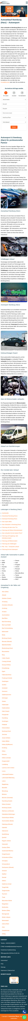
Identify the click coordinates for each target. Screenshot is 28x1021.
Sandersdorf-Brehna (7, 850)
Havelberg (5, 718)
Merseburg (5, 791)
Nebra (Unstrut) (6, 804)
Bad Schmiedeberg (7, 628)
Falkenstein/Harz (6, 674)
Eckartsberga (5, 668)
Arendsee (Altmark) (7, 605)
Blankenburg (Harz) (7, 648)
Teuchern (4, 894)
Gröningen (5, 698)
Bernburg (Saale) (6, 638)
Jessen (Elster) (6, 738)
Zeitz (3, 927)
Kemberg (4, 747)
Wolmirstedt (5, 920)
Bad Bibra (4, 618)
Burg (3, 654)
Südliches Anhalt (6, 884)
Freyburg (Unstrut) (7, 678)
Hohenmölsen (6, 728)
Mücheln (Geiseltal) (7, 797)
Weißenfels (5, 907)
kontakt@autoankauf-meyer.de (13, 946)
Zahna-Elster (5, 923)
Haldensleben (6, 708)
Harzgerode (5, 714)
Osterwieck (5, 831)
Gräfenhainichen (6, 694)
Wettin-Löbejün (6, 917)
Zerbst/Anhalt (5, 930)
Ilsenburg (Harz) (6, 731)
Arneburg (4, 608)
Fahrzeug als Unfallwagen (9, 543)
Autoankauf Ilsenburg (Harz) (9, 516)
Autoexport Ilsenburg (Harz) (9, 518)
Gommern (4, 691)
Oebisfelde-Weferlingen (8, 814)
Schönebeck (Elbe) (7, 857)
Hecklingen (5, 721)
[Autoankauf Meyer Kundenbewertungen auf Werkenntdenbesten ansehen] (14, 980)
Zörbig (4, 933)
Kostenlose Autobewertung (8, 950)
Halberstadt (5, 704)
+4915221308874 (10, 943)
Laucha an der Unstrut (8, 767)
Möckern (4, 794)
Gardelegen (5, 681)
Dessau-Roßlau (6, 664)
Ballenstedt (5, 631)
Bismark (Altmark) (7, 641)
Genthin (4, 684)
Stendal (4, 877)
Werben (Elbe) (6, 910)
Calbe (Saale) (6, 658)
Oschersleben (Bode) (8, 821)
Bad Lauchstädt (6, 625)
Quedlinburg (5, 834)
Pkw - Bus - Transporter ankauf (10, 546)
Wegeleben (5, 904)
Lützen (4, 781)
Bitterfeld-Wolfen (6, 644)
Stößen (4, 880)
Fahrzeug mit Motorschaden (9, 541)
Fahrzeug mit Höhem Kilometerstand (12, 530)
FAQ (2, 963)
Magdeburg (5, 784)
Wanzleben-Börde (7, 900)
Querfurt (4, 837)
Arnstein (4, 611)
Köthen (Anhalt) (6, 757)
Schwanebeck (6, 864)
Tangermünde (6, 890)
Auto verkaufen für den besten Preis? (12, 533)
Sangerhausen (6, 854)
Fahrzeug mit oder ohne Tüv (10, 527)
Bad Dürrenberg (6, 621)
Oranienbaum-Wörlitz (8, 817)
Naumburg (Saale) (7, 801)
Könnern (4, 754)
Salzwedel (5, 844)
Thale (3, 897)
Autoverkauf (4, 960)
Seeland (4, 870)
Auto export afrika (7, 521)
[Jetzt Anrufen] (24, 1012)
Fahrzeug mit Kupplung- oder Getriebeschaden (10, 537)
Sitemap (3, 967)
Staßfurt (4, 874)
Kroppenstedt (5, 761)
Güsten (4, 701)
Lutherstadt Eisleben (7, 774)
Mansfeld (4, 787)
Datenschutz (11, 970)
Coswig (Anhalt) (6, 661)
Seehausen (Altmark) (8, 867)
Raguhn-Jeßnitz (6, 840)
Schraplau (5, 860)
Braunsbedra (5, 651)
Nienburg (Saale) (6, 807)
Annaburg (4, 601)
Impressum (4, 970)
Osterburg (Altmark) (7, 824)
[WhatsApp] (24, 1017)
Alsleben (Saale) (6, 598)
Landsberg (5, 764)
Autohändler (5, 513)
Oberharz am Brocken (8, 811)
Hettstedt (4, 724)
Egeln (3, 671)
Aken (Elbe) (5, 591)
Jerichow (4, 734)
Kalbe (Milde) (5, 741)
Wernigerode (5, 914)
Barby (3, 635)
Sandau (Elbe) (6, 847)
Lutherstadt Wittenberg (8, 777)
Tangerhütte (5, 887)
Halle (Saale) (5, 711)
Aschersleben (6, 615)
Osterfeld (4, 827)
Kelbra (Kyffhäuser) (7, 744)
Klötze (3, 751)
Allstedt (4, 595)
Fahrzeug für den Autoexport (10, 549)
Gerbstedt (4, 688)
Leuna (3, 771)
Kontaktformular (5, 82)
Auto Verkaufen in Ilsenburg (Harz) (11, 524)
